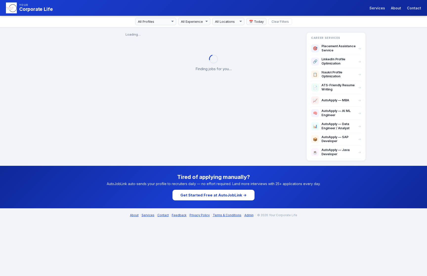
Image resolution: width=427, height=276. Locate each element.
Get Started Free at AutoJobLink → (213, 195)
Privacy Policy (200, 215)
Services (377, 8)
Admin (249, 215)
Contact (414, 8)
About (396, 8)
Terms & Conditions (227, 215)
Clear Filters (280, 21)
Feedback (179, 215)
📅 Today (256, 21)
